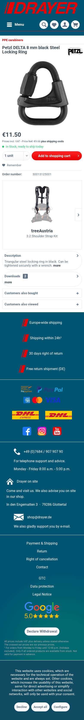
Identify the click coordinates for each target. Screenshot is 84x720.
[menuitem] (15, 24)
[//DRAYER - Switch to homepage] (41, 9)
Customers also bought (21, 293)
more (57, 265)
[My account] (65, 24)
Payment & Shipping (42, 543)
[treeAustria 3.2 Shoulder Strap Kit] (42, 205)
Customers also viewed (21, 304)
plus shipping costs (52, 141)
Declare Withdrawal (42, 631)
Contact (42, 567)
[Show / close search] (43, 24)
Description (13, 256)
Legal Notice (42, 594)
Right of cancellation (42, 559)
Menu (19, 24)
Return (42, 551)
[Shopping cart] (75, 24)
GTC (42, 578)
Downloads (12, 276)
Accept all (40, 707)
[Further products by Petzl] (75, 51)
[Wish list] (54, 24)
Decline (22, 707)
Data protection (42, 586)
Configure (60, 707)
